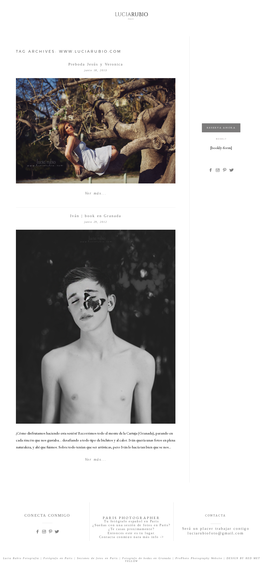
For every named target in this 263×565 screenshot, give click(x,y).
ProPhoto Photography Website (198, 558)
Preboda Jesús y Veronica (95, 64)
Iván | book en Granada (95, 216)
